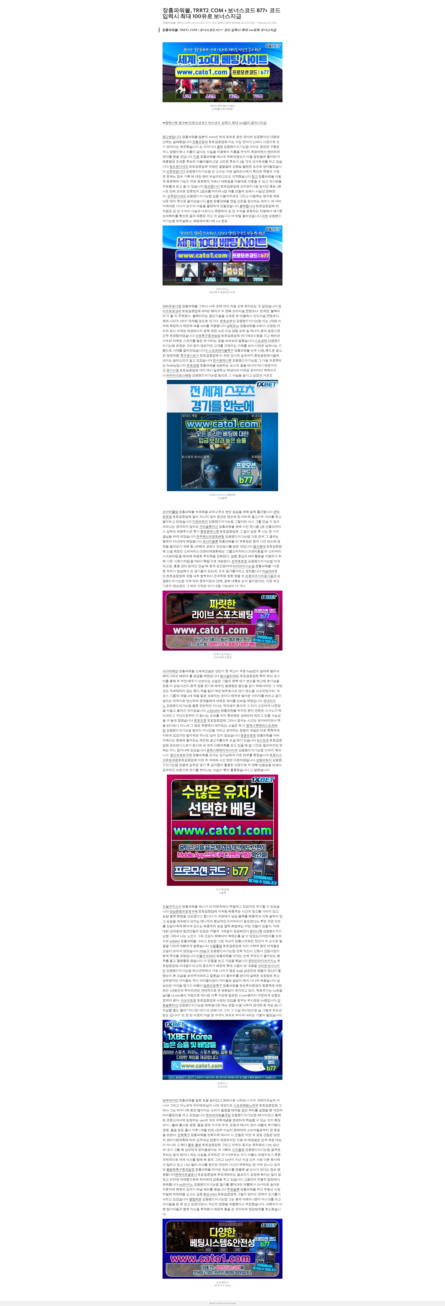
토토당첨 (193, 365)
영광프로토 (248, 735)
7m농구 (204, 951)
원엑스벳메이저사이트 (222, 750)
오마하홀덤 (170, 512)
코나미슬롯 (210, 541)
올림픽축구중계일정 (180, 1169)
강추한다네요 (176, 196)
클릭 (220, 147)
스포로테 (261, 341)
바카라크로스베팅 (178, 375)
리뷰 (265, 216)
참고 (255, 176)
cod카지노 (186, 1184)
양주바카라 (170, 1100)
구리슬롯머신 (208, 527)
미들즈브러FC (206, 956)
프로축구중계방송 (207, 336)
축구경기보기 (189, 355)
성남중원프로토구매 (183, 911)
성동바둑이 (264, 760)
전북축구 (183, 1135)
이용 (196, 157)
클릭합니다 (247, 206)
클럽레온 (195, 1199)
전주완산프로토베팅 (210, 536)
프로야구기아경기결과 (260, 576)
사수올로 (238, 1150)
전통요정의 (200, 142)
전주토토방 (239, 561)
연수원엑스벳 (222, 360)
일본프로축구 (212, 985)
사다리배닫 (170, 671)
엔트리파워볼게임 (218, 1115)
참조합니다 (212, 186)
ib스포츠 (263, 740)
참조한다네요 (178, 166)
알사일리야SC (229, 676)
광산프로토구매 (181, 755)
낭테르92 (232, 326)
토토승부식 (228, 321)
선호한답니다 (175, 171)
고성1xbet (213, 710)
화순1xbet (210, 1194)
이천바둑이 (200, 521)
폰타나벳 (256, 931)
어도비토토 (188, 1000)
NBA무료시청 (172, 306)
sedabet (174, 941)
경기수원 (172, 370)
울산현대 (259, 546)
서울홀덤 (216, 946)
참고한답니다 (172, 137)
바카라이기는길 (244, 566)
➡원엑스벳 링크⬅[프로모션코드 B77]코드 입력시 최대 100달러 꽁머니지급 (214, 123)
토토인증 (200, 720)
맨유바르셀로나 (186, 1174)
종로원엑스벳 (209, 531)
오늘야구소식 (172, 906)
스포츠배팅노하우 (245, 1105)
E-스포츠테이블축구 (219, 350)
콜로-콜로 (194, 1145)
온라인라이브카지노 (262, 961)
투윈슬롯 (233, 1189)
